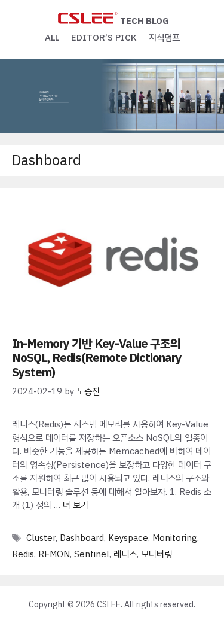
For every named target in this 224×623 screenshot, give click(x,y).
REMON (54, 554)
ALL (52, 37)
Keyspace (128, 538)
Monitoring (174, 538)
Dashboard (82, 538)
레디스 (125, 554)
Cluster (41, 538)
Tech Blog (144, 21)
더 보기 (75, 505)
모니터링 (156, 554)
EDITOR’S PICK (104, 37)
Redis (23, 554)
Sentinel (91, 554)
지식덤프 (164, 37)
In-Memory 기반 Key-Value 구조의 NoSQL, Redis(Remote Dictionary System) (97, 358)
